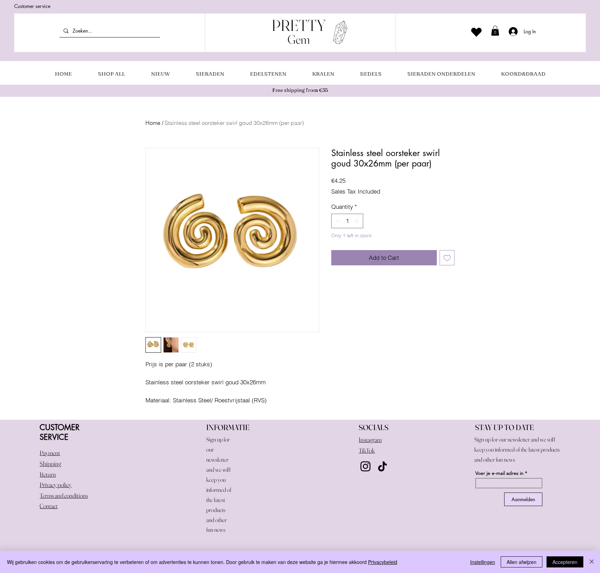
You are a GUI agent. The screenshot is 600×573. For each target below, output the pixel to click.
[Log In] (511, 31)
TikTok (367, 450)
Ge (294, 39)
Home (152, 122)
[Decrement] (337, 221)
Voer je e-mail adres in (499, 473)
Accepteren (564, 561)
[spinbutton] (347, 221)
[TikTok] (382, 466)
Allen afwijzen (521, 561)
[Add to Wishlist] (447, 257)
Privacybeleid (382, 561)
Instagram (370, 440)
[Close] (592, 561)
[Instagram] (365, 466)
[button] (495, 31)
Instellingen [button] (482, 561)
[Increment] (357, 221)
